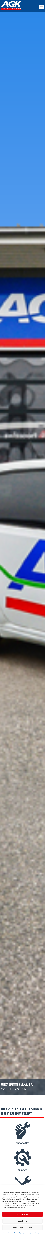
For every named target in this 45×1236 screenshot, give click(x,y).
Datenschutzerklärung (10, 1233)
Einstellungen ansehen (22, 1227)
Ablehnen (22, 1221)
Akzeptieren (22, 1214)
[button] (41, 1188)
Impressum (38, 1233)
